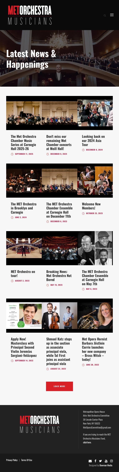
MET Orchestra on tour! (23, 273)
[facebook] (95, 460)
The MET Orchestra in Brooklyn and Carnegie (23, 208)
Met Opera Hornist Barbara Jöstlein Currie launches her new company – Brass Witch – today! (94, 349)
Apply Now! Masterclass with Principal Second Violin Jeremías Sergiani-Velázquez (24, 347)
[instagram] (111, 460)
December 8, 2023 (59, 221)
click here (87, 442)
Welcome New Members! (91, 205)
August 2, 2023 (22, 280)
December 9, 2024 (59, 154)
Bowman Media (106, 465)
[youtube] (106, 460)
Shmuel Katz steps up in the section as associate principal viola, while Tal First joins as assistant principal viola (59, 351)
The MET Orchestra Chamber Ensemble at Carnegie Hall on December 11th (59, 210)
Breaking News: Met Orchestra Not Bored (59, 275)
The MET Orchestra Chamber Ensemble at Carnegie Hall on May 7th (95, 277)
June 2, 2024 (21, 217)
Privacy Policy (12, 460)
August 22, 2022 (58, 368)
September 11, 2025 (24, 154)
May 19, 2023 (56, 285)
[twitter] (100, 460)
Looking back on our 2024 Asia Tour (93, 140)
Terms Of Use (26, 460)
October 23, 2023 (94, 213)
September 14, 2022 (24, 360)
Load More (59, 386)
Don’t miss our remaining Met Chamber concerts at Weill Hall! (58, 142)
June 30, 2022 (92, 364)
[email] (90, 460)
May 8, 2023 (91, 289)
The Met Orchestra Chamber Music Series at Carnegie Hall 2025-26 (23, 142)
